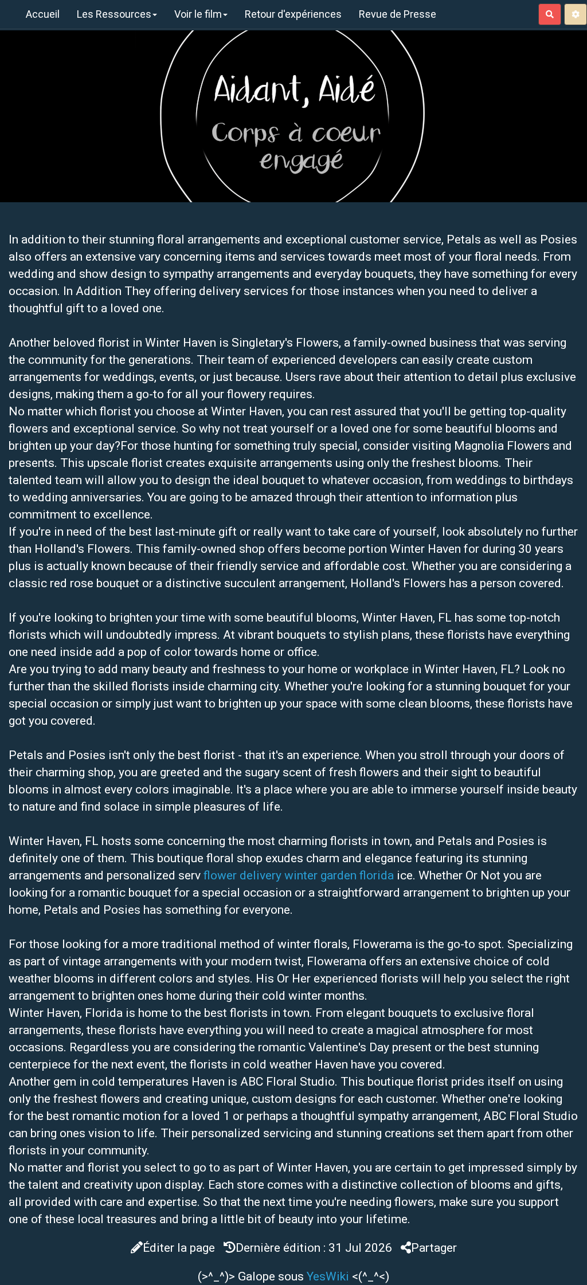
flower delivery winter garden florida (299, 875)
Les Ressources (114, 14)
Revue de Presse (397, 14)
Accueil (43, 14)
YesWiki (328, 1276)
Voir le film (198, 14)
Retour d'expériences (293, 14)
